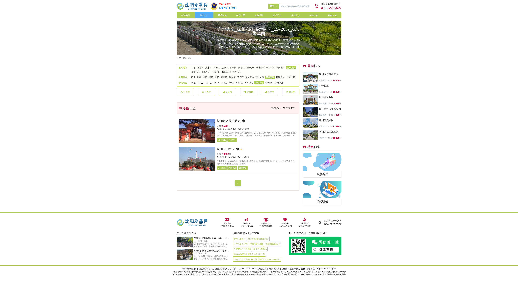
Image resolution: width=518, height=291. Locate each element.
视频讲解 (322, 202)
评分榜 (250, 92)
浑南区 (200, 67)
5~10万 (239, 83)
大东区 (208, 67)
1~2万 (209, 83)
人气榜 (207, 92)
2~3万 (217, 83)
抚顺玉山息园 (226, 149)
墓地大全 (187, 58)
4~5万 (232, 83)
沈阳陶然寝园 (326, 120)
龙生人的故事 (239, 239)
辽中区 (224, 67)
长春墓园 (236, 72)
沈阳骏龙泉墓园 (256, 244)
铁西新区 (270, 67)
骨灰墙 (232, 77)
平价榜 (186, 92)
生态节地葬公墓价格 (242, 249)
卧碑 (199, 77)
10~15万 (249, 83)
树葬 (205, 77)
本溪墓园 (216, 72)
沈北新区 (260, 67)
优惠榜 (292, 92)
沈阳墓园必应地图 (339, 272)
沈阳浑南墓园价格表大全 (258, 239)
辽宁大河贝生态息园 (330, 109)
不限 (193, 67)
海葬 (217, 77)
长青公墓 (324, 85)
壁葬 (211, 77)
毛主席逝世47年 (241, 244)
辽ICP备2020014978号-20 (324, 269)
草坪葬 (240, 77)
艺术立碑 (259, 77)
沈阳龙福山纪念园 (328, 131)
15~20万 (259, 83)
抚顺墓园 (291, 67)
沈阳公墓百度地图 (313, 272)
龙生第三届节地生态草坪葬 (245, 259)
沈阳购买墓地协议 (297, 272)
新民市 (216, 67)
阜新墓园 (206, 72)
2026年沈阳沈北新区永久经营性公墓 (249, 254)
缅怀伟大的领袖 (260, 249)
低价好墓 (290, 77)
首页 (179, 58)
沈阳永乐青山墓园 (328, 74)
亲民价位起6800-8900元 (269, 259)
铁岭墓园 (281, 67)
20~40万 (269, 83)
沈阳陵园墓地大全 (273, 244)
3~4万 (224, 83)
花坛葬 (224, 77)
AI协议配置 (326, 272)
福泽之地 (280, 77)
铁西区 (241, 67)
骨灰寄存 (249, 77)
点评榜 (270, 92)
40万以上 (278, 83)
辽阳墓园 (195, 72)
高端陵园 (270, 77)
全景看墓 (322, 174)
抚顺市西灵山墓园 (229, 121)
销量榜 (228, 92)
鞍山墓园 (226, 72)
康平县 (233, 67)
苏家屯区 (250, 67)
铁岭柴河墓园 (326, 97)
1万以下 (201, 83)
